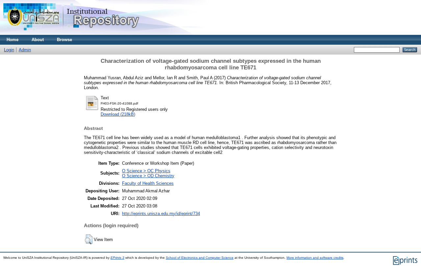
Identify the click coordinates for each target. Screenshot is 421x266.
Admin (25, 49)
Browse (64, 39)
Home (12, 39)
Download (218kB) (118, 114)
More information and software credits (314, 257)
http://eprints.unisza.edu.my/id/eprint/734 (161, 213)
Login (9, 49)
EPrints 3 (117, 257)
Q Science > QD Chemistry (148, 175)
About (38, 39)
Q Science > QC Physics (146, 170)
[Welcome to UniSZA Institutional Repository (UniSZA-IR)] (71, 33)
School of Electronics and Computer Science (200, 257)
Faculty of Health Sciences (148, 183)
